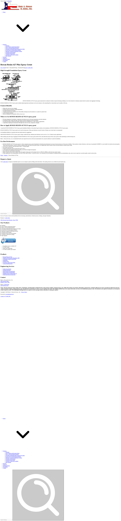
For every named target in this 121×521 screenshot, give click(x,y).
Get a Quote (3, 67)
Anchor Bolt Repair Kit (7, 263)
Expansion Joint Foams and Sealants (9, 233)
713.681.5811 (9, 1)
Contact (4, 61)
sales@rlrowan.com (4, 285)
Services (4, 57)
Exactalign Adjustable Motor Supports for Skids (15, 49)
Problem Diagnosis (7, 270)
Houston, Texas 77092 (5, 282)
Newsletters (5, 60)
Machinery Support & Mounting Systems (14, 51)
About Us (5, 58)
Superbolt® (5, 260)
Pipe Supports (8, 55)
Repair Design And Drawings (9, 271)
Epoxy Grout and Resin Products (12, 48)
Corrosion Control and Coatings (12, 54)
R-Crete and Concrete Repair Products (13, 50)
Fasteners (7, 45)
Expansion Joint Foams (10, 53)
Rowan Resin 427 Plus (7, 256)
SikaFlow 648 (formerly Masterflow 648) (11, 258)
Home (4, 12)
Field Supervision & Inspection (9, 274)
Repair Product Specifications (9, 272)
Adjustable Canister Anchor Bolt (9, 259)
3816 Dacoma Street (5, 281)
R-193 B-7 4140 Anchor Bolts (9, 262)
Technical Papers (6, 59)
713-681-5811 (6, 284)
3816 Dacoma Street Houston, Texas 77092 (9, 220)
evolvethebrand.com (10, 294)
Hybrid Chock (6, 261)
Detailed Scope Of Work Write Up (10, 273)
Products (5, 44)
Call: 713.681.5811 (29, 67)
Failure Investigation (7, 269)
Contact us (3, 296)
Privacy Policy (24, 292)
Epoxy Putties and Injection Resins (12, 46)
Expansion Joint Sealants (10, 52)
